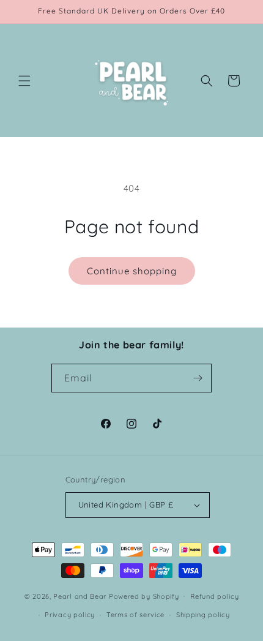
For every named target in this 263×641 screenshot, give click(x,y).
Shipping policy (203, 614)
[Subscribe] (197, 378)
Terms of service (135, 614)
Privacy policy (70, 614)
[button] (24, 80)
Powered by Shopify (144, 595)
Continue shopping (132, 271)
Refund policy (214, 596)
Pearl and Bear (79, 595)
